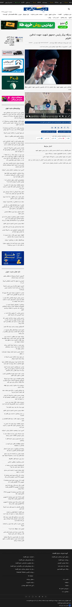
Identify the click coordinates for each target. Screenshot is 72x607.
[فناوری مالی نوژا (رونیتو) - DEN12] (13, 258)
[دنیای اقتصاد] (36, 9)
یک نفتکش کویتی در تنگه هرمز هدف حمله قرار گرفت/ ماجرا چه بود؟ (13, 391)
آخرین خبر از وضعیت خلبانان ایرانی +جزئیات (13, 170)
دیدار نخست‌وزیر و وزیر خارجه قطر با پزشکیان (15, 439)
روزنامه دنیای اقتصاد (63, 560)
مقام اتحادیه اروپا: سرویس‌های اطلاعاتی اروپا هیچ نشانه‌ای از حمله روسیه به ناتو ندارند (13, 363)
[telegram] (55, 127)
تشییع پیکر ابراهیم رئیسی (48, 132)
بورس (46, 14)
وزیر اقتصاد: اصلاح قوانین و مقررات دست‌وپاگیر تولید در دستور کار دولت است (13, 513)
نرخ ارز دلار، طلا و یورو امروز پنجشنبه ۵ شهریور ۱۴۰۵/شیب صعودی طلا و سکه (14, 476)
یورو (54, 2)
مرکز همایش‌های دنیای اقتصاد (26, 560)
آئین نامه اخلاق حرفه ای (28, 585)
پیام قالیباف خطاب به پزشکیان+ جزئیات (14, 240)
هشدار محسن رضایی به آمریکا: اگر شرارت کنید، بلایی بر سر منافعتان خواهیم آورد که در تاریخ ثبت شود (13, 149)
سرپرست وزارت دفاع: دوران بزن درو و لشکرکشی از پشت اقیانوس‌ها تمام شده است (13, 403)
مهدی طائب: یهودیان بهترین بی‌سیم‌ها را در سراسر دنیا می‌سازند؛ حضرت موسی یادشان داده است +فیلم (13, 123)
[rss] (36, 596)
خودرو (20, 14)
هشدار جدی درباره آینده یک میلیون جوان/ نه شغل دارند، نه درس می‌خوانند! (13, 244)
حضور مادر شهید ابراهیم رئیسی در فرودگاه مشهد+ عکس (57, 157)
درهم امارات (37, 2)
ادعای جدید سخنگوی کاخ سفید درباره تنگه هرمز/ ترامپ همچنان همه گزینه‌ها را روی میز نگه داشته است (13, 518)
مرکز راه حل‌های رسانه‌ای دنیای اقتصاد (24, 569)
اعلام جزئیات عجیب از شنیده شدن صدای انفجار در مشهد (14, 471)
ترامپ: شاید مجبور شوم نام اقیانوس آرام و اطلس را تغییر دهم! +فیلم (13, 374)
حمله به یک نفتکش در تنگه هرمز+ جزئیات (13, 202)
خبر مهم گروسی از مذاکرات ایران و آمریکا (14, 133)
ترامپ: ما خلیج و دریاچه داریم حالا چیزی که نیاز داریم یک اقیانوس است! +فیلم (13, 294)
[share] (32, 596)
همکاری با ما (65, 592)
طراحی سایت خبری (64, 605)
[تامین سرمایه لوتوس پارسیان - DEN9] (13, 83)
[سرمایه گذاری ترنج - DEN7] (36, 25)
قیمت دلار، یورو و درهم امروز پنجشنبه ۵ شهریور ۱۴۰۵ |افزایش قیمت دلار (14, 481)
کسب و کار (56, 18)
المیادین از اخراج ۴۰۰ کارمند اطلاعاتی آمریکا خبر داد (13, 282)
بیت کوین (21, 2)
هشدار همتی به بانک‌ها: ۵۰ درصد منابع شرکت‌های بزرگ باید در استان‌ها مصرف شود (13, 454)
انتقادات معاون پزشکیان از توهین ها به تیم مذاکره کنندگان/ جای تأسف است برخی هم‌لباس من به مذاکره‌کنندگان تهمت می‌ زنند (13, 218)
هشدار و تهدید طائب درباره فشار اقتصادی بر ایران (13, 419)
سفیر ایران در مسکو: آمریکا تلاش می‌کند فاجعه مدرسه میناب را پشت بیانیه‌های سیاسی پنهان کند (14, 347)
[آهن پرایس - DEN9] (13, 66)
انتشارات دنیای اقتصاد (28, 557)
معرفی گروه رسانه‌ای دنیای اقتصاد (60, 557)
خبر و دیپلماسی (67, 14)
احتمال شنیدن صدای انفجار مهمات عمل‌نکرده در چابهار (13, 353)
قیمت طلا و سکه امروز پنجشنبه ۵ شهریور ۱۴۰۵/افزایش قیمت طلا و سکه (13, 503)
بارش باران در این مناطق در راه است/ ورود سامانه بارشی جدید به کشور (13, 197)
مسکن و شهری (52, 14)
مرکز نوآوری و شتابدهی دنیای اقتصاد (24, 563)
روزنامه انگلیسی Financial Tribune (25, 572)
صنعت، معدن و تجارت (36, 14)
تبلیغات (66, 582)
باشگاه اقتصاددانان (12, 14)
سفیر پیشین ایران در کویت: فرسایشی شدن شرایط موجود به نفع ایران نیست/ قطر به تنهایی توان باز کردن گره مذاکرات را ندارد (13, 143)
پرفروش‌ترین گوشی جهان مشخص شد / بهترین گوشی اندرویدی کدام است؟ (14, 181)
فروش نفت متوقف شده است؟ (16, 529)
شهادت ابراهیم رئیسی (64, 132)
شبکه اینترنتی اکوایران (63, 563)
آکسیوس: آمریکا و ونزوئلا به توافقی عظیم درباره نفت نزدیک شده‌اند (14, 277)
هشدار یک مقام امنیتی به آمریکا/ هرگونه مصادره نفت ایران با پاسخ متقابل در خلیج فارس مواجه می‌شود (13, 539)
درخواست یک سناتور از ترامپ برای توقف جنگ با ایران (14, 386)
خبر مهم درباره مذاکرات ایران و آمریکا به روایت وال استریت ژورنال (14, 358)
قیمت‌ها (5, 14)
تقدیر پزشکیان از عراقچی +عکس (16, 462)
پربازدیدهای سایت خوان (13, 108)
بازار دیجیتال (26, 14)
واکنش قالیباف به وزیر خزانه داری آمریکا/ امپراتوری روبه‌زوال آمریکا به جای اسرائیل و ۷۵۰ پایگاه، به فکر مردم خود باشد (13, 380)
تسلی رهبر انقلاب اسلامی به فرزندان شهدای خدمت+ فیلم (57, 163)
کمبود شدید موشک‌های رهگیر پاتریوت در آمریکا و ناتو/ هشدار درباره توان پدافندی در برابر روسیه (13, 331)
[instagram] (45, 596)
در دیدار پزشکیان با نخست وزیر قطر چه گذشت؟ (14, 414)
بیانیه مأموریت (30, 582)
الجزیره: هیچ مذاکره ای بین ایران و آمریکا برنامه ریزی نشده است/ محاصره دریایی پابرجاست (13, 288)
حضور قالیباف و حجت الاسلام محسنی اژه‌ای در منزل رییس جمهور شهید (53, 150)
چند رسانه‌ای (63, 18)
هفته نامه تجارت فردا (63, 566)
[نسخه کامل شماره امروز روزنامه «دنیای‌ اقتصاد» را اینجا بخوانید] (19, 39)
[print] (52, 127)
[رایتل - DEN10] (13, 98)
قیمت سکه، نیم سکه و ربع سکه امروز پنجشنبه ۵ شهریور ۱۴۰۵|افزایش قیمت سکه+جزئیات (14, 487)
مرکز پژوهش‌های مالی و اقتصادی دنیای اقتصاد (22, 566)
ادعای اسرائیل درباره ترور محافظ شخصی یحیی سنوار (14, 212)
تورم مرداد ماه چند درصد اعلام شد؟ (15, 407)
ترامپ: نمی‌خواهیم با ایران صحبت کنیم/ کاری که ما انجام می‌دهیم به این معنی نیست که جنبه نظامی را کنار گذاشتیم (14, 368)
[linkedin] (58, 127)
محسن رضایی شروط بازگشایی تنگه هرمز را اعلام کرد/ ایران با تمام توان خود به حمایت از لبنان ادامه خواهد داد (13, 299)
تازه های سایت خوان (13, 272)
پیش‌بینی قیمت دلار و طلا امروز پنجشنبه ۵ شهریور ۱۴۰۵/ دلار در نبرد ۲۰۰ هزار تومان (13, 129)
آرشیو (69, 18)
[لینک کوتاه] (67, 127)
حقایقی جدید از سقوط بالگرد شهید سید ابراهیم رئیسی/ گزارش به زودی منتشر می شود (49, 160)
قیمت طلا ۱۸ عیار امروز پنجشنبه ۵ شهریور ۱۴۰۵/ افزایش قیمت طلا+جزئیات (13, 498)
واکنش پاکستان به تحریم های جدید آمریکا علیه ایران (13, 508)
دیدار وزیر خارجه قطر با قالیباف (16, 459)
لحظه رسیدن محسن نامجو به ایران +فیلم (13, 223)
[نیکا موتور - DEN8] (13, 52)
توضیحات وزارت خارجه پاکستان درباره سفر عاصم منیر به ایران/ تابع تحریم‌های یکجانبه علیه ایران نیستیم (13, 165)
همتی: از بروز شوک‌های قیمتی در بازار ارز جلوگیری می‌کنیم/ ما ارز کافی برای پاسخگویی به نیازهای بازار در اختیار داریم (13, 206)
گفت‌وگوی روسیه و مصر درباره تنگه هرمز (14, 327)
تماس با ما (65, 579)
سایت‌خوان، (64, 122)
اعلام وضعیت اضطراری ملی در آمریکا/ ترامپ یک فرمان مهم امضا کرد (13, 231)
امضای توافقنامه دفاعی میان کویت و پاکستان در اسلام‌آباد (15, 444)
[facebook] (64, 127)
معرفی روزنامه (30, 579)
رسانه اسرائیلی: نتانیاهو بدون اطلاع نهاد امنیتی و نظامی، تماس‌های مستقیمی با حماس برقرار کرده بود (14, 175)
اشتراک (66, 585)
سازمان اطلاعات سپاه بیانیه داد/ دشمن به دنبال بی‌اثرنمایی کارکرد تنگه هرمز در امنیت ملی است (13, 186)
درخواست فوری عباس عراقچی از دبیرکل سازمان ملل (14, 137)
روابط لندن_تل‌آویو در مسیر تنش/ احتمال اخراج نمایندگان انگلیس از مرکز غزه (14, 449)
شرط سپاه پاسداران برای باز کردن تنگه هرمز (13, 227)
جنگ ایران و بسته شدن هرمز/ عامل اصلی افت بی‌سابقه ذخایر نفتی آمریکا (13, 533)
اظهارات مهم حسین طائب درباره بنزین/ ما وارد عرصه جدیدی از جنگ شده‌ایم (13, 236)
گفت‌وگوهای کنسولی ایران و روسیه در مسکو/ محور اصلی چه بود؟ (14, 466)
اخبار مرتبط (48, 146)
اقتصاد (60, 14)
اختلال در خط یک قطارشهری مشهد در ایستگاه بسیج (58, 154)
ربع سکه (70, 2)
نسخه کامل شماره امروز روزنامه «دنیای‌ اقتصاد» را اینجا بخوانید (9, 41)
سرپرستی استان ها (63, 589)
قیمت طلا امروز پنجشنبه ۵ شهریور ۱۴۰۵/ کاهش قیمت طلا (14, 493)
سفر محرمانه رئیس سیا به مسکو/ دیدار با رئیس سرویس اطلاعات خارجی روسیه (13, 434)
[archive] (26, 596)
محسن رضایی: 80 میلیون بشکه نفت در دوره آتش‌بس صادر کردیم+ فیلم (14, 314)
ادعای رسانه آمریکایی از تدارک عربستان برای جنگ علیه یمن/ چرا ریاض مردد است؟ (13, 192)
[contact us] (29, 596)
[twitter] (61, 127)
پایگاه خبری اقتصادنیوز (62, 569)
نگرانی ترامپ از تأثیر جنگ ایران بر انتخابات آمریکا (13, 524)
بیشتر (49, 18)
